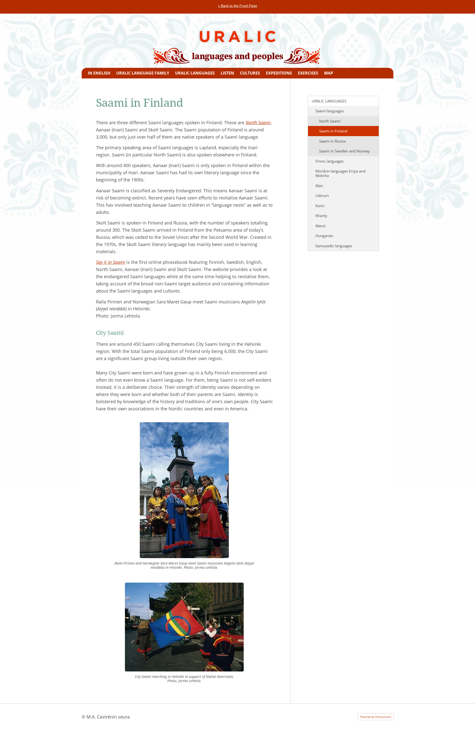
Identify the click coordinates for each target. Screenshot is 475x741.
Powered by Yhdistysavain (375, 716)
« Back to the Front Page (237, 6)
